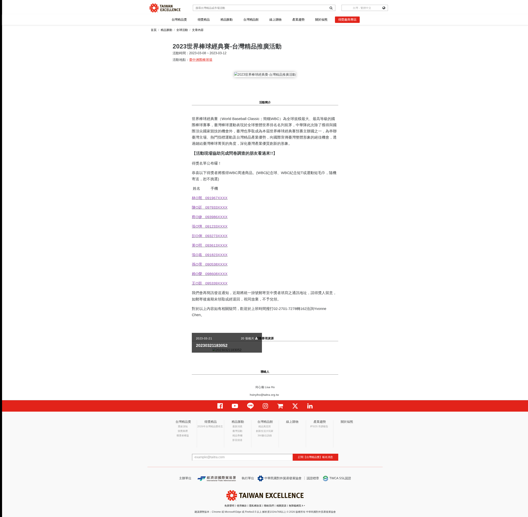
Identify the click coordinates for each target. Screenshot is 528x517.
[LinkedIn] (310, 406)
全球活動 (182, 30)
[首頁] (165, 8)
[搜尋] (331, 7)
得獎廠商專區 (347, 19)
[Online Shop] (280, 406)
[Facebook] (220, 406)
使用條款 (242, 505)
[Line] (250, 406)
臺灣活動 (237, 431)
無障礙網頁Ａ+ (297, 505)
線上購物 (275, 19)
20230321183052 (211, 345)
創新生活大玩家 (264, 431)
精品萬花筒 (264, 426)
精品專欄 (237, 435)
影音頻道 (237, 440)
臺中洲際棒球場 (200, 59)
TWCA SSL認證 (340, 478)
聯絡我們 (269, 505)
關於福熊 (321, 19)
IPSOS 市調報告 (319, 426)
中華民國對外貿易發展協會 (283, 478)
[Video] (235, 406)
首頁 (154, 30)
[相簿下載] (256, 338)
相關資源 (281, 505)
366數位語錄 (265, 435)
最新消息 (237, 426)
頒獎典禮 (183, 431)
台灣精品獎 (179, 19)
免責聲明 (229, 505)
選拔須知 (183, 426)
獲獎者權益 (183, 435)
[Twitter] (295, 406)
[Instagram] (265, 406)
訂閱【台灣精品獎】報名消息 (315, 457)
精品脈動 (226, 19)
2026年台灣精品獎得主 (210, 426)
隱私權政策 (255, 505)
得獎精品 (204, 19)
